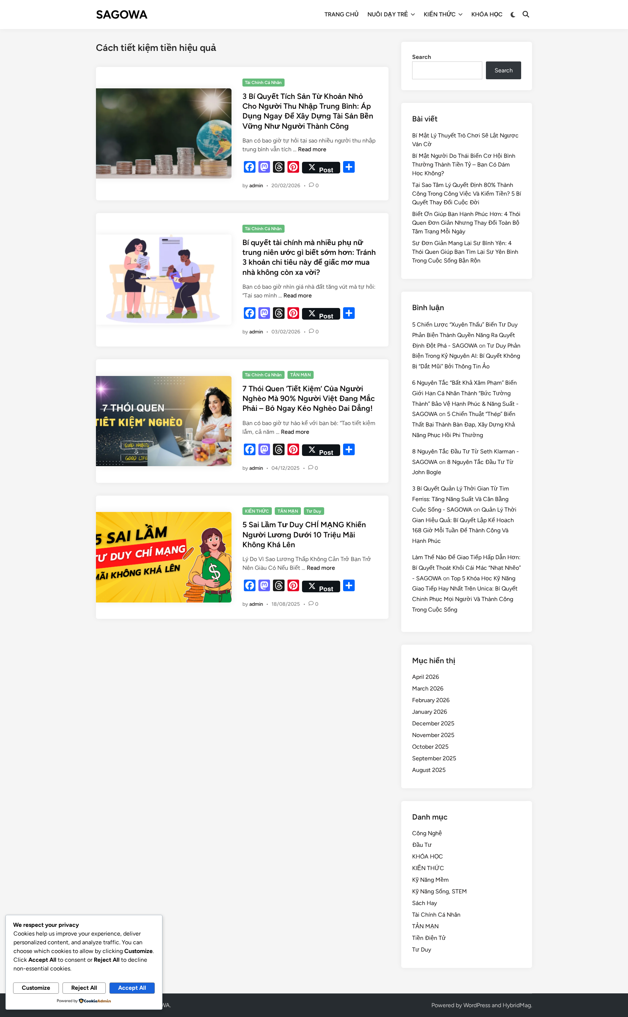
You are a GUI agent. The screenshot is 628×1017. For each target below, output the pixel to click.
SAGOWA (122, 14)
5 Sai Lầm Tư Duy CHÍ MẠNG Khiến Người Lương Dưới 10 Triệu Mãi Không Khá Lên (304, 534)
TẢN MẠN (300, 374)
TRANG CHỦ (342, 14)
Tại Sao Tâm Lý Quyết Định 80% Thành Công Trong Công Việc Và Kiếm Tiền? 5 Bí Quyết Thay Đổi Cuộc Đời (466, 193)
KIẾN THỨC (440, 14)
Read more (312, 149)
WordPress (476, 1005)
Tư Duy (313, 511)
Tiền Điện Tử (429, 937)
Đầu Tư (422, 844)
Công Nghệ (427, 833)
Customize (36, 987)
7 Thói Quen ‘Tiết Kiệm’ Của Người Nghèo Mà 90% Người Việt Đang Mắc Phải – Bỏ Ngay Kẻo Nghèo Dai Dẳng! (308, 398)
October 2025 (430, 746)
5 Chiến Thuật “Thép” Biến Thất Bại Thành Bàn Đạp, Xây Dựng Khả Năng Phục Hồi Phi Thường (463, 425)
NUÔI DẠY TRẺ (387, 14)
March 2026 (427, 688)
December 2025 (433, 723)
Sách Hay (424, 903)
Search (421, 56)
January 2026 (429, 711)
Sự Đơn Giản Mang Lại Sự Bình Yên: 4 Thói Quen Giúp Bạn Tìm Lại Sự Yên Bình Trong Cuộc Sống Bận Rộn (465, 252)
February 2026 (431, 700)
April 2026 (425, 676)
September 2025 (434, 758)
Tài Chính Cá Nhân (263, 82)
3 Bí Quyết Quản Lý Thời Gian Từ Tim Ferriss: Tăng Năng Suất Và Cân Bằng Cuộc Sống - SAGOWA (460, 499)
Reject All (84, 987)
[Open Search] (526, 14)
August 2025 (429, 769)
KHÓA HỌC (487, 14)
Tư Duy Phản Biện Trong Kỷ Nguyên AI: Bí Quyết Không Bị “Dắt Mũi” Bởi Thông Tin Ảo (466, 356)
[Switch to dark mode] (513, 15)
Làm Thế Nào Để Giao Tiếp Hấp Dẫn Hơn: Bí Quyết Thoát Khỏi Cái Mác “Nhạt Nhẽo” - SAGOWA (466, 568)
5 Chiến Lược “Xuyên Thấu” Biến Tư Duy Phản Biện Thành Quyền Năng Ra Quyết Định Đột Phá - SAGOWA (465, 335)
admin (256, 186)
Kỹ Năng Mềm (430, 879)
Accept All (132, 987)
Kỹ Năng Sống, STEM (439, 891)
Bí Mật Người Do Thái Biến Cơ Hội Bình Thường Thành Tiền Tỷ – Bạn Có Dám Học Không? (463, 164)
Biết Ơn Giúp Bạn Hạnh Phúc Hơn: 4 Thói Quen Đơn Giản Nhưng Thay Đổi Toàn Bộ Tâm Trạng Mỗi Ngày (466, 223)
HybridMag (517, 1005)
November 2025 (433, 735)
